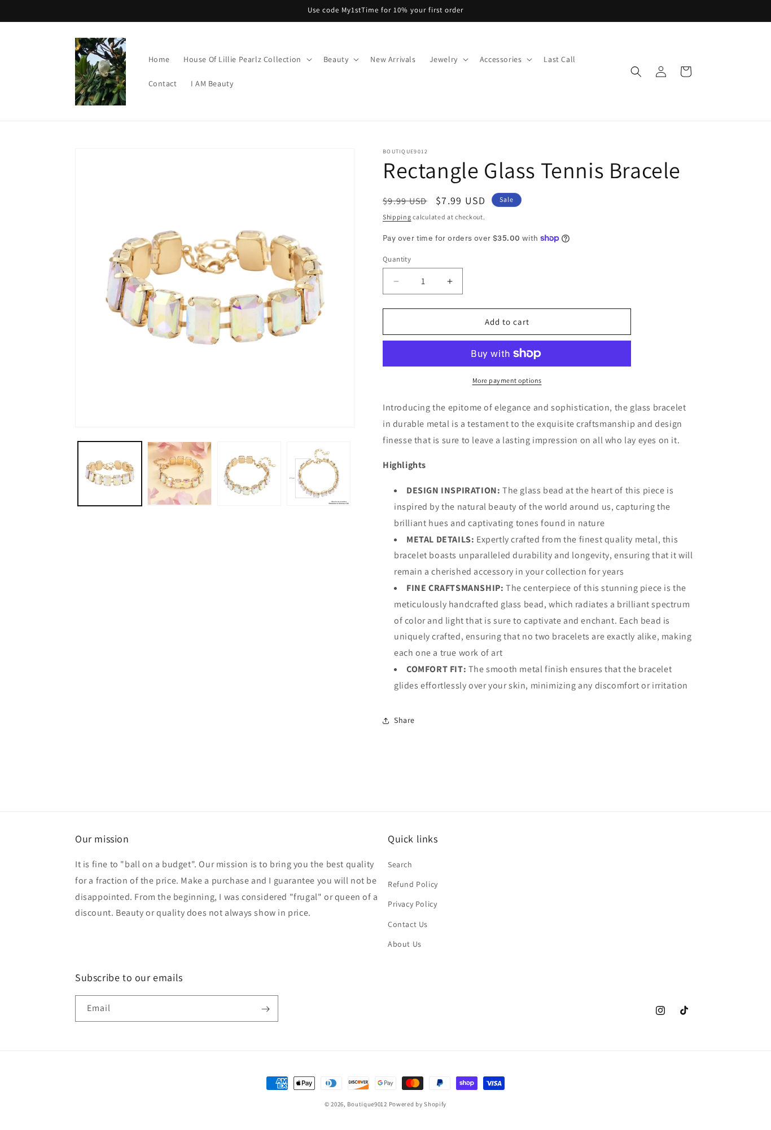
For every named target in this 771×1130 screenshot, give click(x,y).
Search (400, 864)
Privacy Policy (412, 904)
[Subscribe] (265, 1009)
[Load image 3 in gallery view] (249, 473)
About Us (405, 944)
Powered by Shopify (418, 1104)
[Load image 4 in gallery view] (319, 473)
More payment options (507, 380)
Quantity (397, 259)
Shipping (397, 217)
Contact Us (408, 924)
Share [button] (404, 720)
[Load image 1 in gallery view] (110, 473)
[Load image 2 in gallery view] (179, 473)
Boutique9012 (367, 1104)
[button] (247, 59)
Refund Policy (413, 884)
